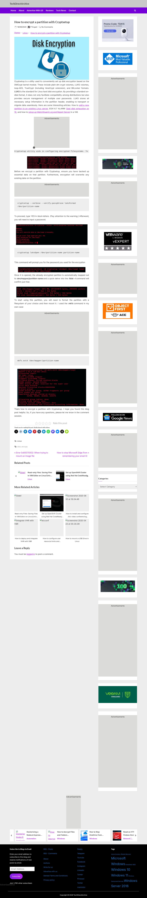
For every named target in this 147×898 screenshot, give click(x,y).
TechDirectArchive (19, 3)
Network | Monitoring (125, 838)
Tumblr (80, 874)
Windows (58, 838)
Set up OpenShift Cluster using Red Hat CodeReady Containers (77, 474)
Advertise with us (50, 871)
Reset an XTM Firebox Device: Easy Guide (127, 834)
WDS (134, 864)
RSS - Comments (50, 853)
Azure (123, 854)
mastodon (81, 887)
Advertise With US (35, 10)
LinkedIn (80, 870)
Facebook (81, 862)
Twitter (80, 883)
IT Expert (33, 27)
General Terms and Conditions (56, 876)
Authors (47, 863)
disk (19, 447)
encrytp (25, 447)
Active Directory (115, 854)
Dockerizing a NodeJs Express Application (31, 834)
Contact (72, 10)
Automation (29, 838)
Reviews (50, 10)
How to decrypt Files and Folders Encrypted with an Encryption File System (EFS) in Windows (63, 834)
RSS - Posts (48, 849)
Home (13, 10)
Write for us (48, 867)
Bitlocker (128, 854)
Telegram (81, 853)
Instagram (81, 866)
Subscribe (16, 876)
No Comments (47, 27)
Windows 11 (119, 875)
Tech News (61, 10)
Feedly (79, 849)
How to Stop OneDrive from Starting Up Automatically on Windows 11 (94, 834)
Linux (19, 441)
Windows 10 (120, 870)
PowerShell (129, 864)
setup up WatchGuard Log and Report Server (49, 112)
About (21, 10)
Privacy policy (49, 880)
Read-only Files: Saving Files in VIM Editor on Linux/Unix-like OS (40, 474)
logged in (31, 554)
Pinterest (80, 879)
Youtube (80, 858)
